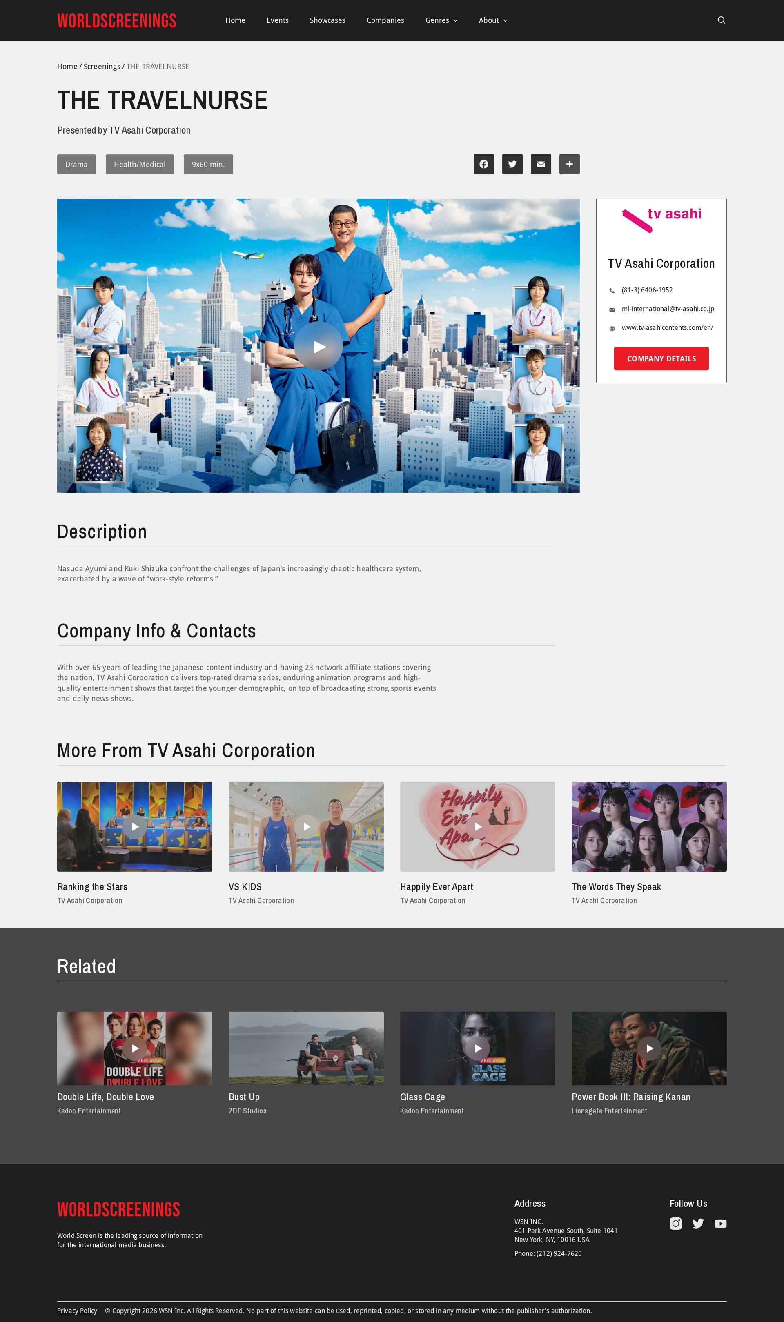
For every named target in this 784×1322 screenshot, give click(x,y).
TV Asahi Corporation (89, 900)
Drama (76, 164)
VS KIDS (245, 886)
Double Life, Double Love (105, 1096)
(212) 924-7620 (559, 1253)
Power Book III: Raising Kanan (631, 1096)
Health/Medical (140, 164)
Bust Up (244, 1096)
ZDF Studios (248, 1111)
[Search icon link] (722, 20)
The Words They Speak (617, 886)
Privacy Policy (77, 1311)
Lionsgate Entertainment (609, 1111)
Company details (661, 358)
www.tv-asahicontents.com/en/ (667, 328)
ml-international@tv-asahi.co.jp (668, 309)
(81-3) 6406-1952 (647, 290)
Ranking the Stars (92, 886)
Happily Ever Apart (437, 886)
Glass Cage (422, 1096)
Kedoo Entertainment (89, 1111)
